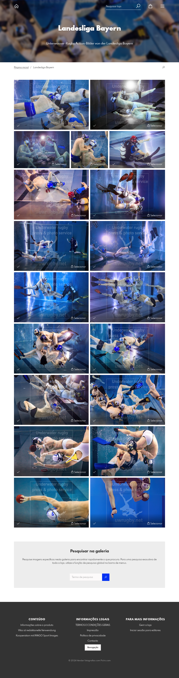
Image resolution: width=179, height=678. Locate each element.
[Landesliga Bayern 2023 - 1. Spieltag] (51, 105)
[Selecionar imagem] (18, 125)
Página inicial (21, 67)
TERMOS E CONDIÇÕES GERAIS (93, 625)
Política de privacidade (93, 635)
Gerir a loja (145, 625)
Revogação (92, 648)
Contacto (93, 641)
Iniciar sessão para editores (145, 630)
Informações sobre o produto (36, 625)
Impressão (93, 630)
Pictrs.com (106, 661)
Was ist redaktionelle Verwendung (37, 630)
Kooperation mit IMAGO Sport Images (37, 635)
